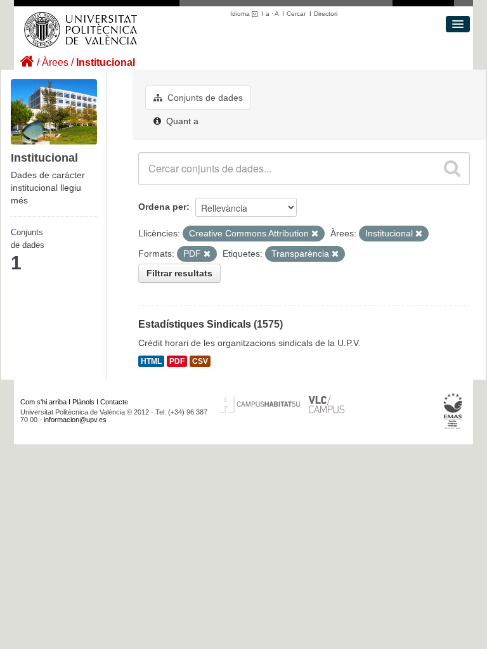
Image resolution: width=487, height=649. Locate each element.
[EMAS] (453, 411)
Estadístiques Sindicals (194, 324)
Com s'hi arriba (43, 402)
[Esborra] (314, 234)
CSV (200, 361)
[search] (452, 168)
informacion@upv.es (75, 419)
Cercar (296, 13)
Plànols (83, 402)
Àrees (55, 62)
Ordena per (162, 207)
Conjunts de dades (204, 98)
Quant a (181, 121)
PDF (177, 361)
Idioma (241, 13)
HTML (151, 361)
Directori (325, 13)
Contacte (114, 402)
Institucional (105, 62)
